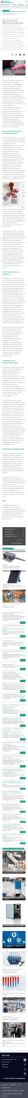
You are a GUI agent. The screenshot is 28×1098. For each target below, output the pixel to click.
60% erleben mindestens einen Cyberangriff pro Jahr (14, 993)
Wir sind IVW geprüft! (7, 1059)
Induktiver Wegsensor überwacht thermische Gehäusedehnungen (11, 567)
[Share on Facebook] (24, 55)
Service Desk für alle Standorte (10, 816)
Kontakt (21, 1090)
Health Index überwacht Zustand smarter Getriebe (13, 783)
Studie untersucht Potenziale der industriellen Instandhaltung (11, 1018)
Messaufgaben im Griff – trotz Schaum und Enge (13, 1044)
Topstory (6, 11)
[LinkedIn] (25, 1060)
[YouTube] (25, 1069)
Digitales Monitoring (7, 664)
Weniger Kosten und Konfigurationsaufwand (8, 708)
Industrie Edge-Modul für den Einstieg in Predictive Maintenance (13, 771)
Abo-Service (5, 1067)
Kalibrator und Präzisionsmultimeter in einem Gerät (13, 586)
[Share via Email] (16, 55)
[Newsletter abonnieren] (25, 1065)
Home (3, 13)
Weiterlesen (23, 623)
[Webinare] (25, 1074)
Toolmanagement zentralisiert (10, 826)
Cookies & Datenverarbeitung (10, 1090)
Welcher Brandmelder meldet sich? (11, 719)
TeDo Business (6, 1062)
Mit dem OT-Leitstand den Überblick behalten (11, 793)
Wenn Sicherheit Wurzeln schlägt (11, 759)
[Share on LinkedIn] (20, 55)
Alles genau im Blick (8, 607)
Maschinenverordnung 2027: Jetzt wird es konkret (13, 835)
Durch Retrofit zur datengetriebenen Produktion (12, 732)
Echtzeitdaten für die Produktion (10, 806)
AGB (19, 1084)
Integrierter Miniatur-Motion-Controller (12, 694)
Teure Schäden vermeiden (9, 745)
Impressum (5, 1084)
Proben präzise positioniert (9, 972)
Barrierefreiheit (6, 1087)
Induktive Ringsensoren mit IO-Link (11, 685)
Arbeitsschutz (9, 13)
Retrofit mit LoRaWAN (8, 614)
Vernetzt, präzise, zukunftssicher (11, 673)
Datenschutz (13, 1084)
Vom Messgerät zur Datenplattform (11, 654)
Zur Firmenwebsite (16, 543)
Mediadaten (5, 1064)
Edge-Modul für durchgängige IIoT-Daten (13, 642)
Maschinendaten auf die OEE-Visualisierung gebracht (13, 629)
